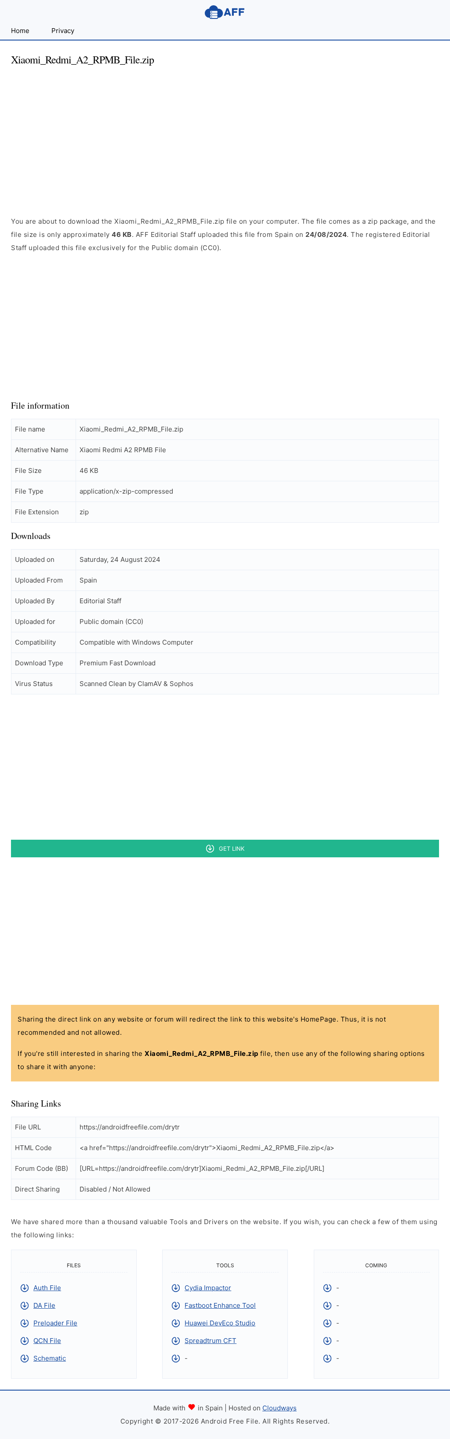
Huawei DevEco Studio (220, 1323)
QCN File (47, 1340)
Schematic (49, 1358)
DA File (44, 1305)
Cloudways (279, 1408)
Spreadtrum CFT (210, 1340)
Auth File (47, 1288)
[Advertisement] (225, 135)
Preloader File (55, 1323)
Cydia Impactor (208, 1288)
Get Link (231, 848)
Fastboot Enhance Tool (220, 1305)
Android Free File (225, 12)
